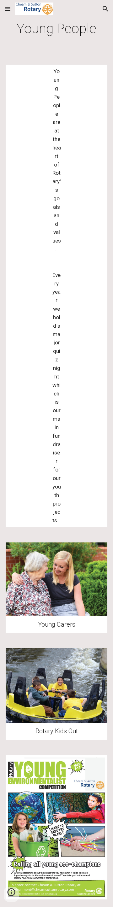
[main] (56, 28)
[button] (7, 8)
